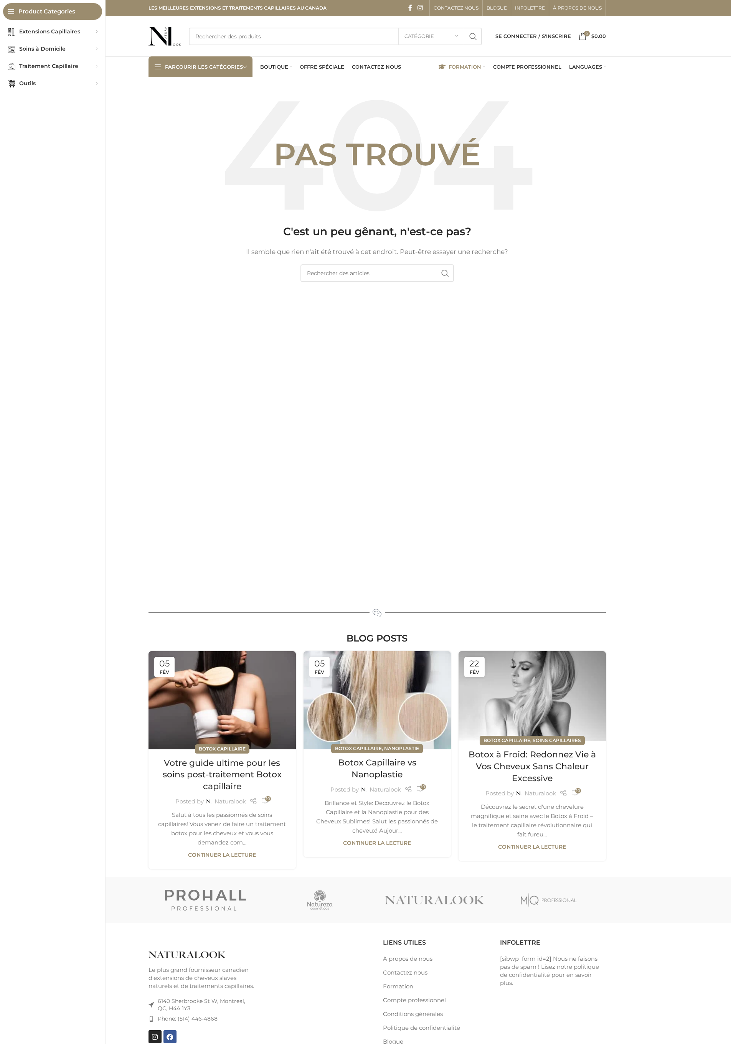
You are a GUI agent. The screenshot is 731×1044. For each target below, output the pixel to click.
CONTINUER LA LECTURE (222, 855)
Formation (398, 986)
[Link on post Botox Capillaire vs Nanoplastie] (377, 700)
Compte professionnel (414, 1000)
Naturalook (230, 801)
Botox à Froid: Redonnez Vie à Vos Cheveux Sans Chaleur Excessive (532, 766)
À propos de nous (407, 958)
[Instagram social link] (420, 8)
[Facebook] (170, 1036)
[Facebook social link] (410, 8)
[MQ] (549, 900)
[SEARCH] (473, 36)
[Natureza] (320, 900)
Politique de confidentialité (421, 1027)
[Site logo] (165, 35)
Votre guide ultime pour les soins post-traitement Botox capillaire (222, 775)
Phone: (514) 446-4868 (188, 1018)
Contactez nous (405, 972)
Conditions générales (413, 1014)
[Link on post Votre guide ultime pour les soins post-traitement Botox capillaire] (222, 700)
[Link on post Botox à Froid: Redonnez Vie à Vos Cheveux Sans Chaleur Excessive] (532, 696)
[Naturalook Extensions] (434, 900)
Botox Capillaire (222, 749)
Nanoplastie (401, 748)
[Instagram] (155, 1036)
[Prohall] (206, 900)
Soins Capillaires (557, 740)
